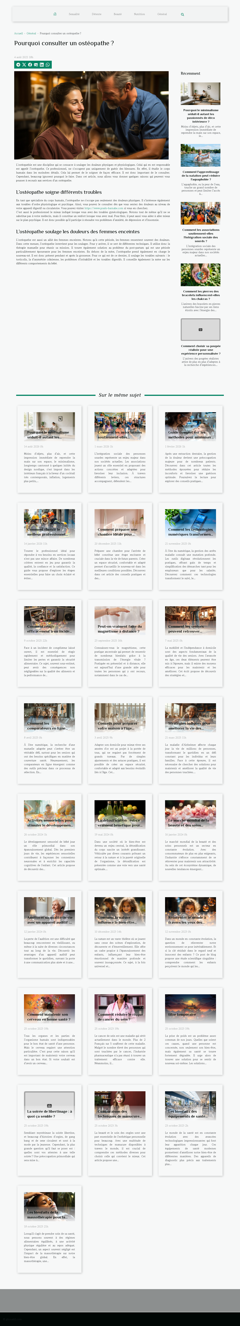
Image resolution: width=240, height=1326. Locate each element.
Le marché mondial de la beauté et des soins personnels (188, 825)
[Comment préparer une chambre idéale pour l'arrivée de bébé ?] (120, 523)
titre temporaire (182, 1014)
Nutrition (139, 14)
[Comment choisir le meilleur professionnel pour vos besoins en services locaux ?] (49, 523)
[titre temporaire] (190, 1008)
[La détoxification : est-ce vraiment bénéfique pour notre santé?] (120, 814)
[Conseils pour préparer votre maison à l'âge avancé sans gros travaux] (120, 717)
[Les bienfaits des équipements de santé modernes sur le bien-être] (190, 1105)
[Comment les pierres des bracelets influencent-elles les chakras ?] (200, 274)
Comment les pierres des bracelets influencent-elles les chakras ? (201, 295)
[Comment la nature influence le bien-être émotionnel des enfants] (120, 911)
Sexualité (74, 14)
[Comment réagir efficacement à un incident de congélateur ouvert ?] (49, 620)
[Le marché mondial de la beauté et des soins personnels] (190, 814)
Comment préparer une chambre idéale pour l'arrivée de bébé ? (117, 534)
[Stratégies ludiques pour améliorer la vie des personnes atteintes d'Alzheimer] (190, 717)
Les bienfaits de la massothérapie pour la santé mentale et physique (49, 1217)
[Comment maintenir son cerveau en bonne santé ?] (49, 1008)
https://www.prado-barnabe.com (104, 208)
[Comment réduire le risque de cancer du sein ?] (120, 1008)
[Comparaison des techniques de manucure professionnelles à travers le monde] (120, 1105)
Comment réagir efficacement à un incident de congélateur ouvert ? (50, 631)
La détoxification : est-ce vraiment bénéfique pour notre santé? (119, 825)
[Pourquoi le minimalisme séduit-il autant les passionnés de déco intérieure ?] (200, 93)
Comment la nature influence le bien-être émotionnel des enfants (117, 922)
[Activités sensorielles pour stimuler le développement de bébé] (49, 814)
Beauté (118, 14)
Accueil (18, 33)
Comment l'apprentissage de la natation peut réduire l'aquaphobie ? (201, 175)
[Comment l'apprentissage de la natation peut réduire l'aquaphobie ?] (200, 155)
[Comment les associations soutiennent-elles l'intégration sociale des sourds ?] (200, 213)
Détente (96, 14)
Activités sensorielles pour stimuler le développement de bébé (50, 825)
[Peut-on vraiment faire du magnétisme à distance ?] (120, 620)
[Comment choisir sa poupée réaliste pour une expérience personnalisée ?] (200, 329)
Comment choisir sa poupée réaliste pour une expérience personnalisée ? (201, 349)
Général (162, 14)
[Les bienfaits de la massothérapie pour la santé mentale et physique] (49, 1206)
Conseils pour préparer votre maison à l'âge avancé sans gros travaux (119, 728)
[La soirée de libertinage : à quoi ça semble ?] (49, 1105)
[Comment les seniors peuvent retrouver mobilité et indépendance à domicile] (190, 620)
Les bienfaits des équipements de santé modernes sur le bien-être (190, 1116)
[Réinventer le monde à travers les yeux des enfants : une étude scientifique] (190, 911)
